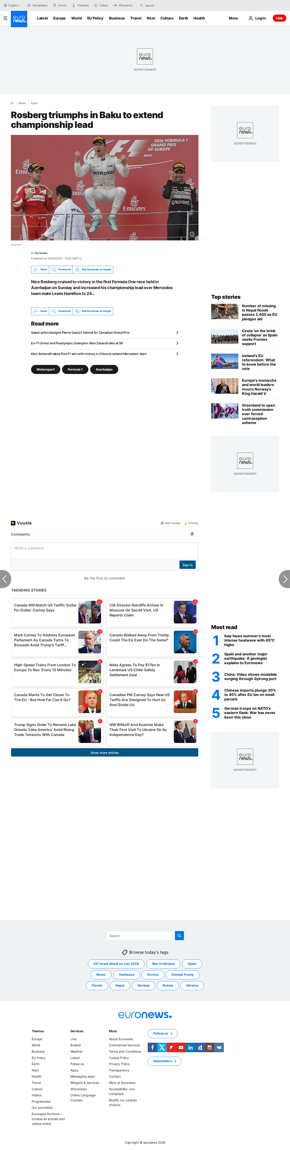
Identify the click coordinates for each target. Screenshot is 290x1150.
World (76, 18)
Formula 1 (75, 369)
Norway (144, 985)
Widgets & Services (84, 1083)
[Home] (12, 103)
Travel (135, 18)
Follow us (77, 1064)
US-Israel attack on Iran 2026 (116, 964)
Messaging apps (82, 1076)
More (113, 1031)
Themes (38, 1031)
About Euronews (121, 1039)
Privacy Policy (119, 1064)
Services (76, 1031)
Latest (42, 18)
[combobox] (164, 5)
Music (101, 974)
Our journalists (42, 1107)
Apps (74, 1070)
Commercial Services (124, 1045)
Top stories (226, 297)
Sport (34, 103)
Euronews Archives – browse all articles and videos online (48, 1119)
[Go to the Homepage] (19, 19)
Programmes (41, 1101)
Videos (37, 1095)
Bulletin (75, 1045)
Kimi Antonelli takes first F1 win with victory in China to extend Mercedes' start (88, 354)
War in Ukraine (163, 964)
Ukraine (192, 985)
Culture (167, 18)
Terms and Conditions (125, 1051)
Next (151, 18)
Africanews (78, 1089)
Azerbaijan (104, 369)
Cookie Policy (119, 1058)
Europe (59, 18)
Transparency (119, 1070)
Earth (183, 18)
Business (117, 18)
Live (279, 18)
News (22, 103)
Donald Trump (183, 974)
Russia (168, 985)
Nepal (120, 985)
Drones (153, 974)
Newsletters (162, 1061)
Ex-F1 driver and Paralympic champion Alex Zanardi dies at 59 (77, 343)
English (12, 5)
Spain (192, 964)
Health (199, 18)
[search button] (141, 5)
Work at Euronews (122, 1083)
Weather (76, 1051)
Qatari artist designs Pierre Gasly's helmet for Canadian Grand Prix (80, 332)
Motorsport (46, 369)
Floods (97, 985)
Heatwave (126, 974)
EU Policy (95, 18)
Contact (115, 1076)
